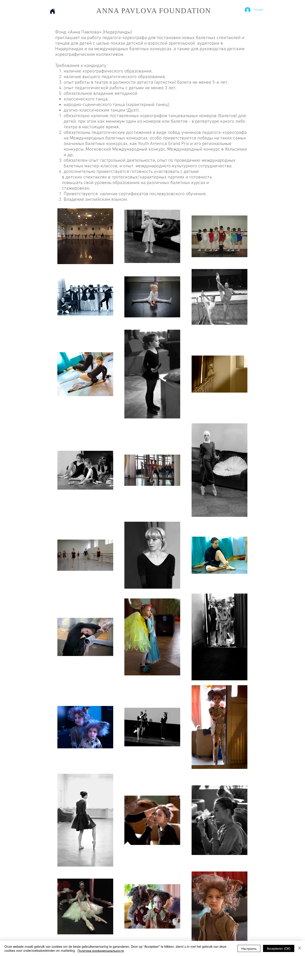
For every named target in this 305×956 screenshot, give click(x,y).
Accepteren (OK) (278, 948)
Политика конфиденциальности (100, 950)
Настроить (249, 948)
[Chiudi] (299, 948)
